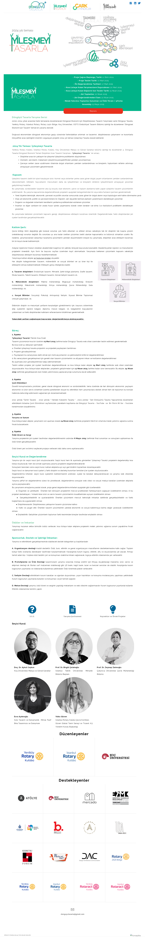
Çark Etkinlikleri (37, 403)
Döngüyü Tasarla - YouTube (91, 403)
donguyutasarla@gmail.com (72, 914)
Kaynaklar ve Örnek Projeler (113, 616)
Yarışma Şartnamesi (72, 616)
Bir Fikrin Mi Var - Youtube (121, 403)
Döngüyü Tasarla (9, 935)
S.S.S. (32, 616)
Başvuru (93, 111)
